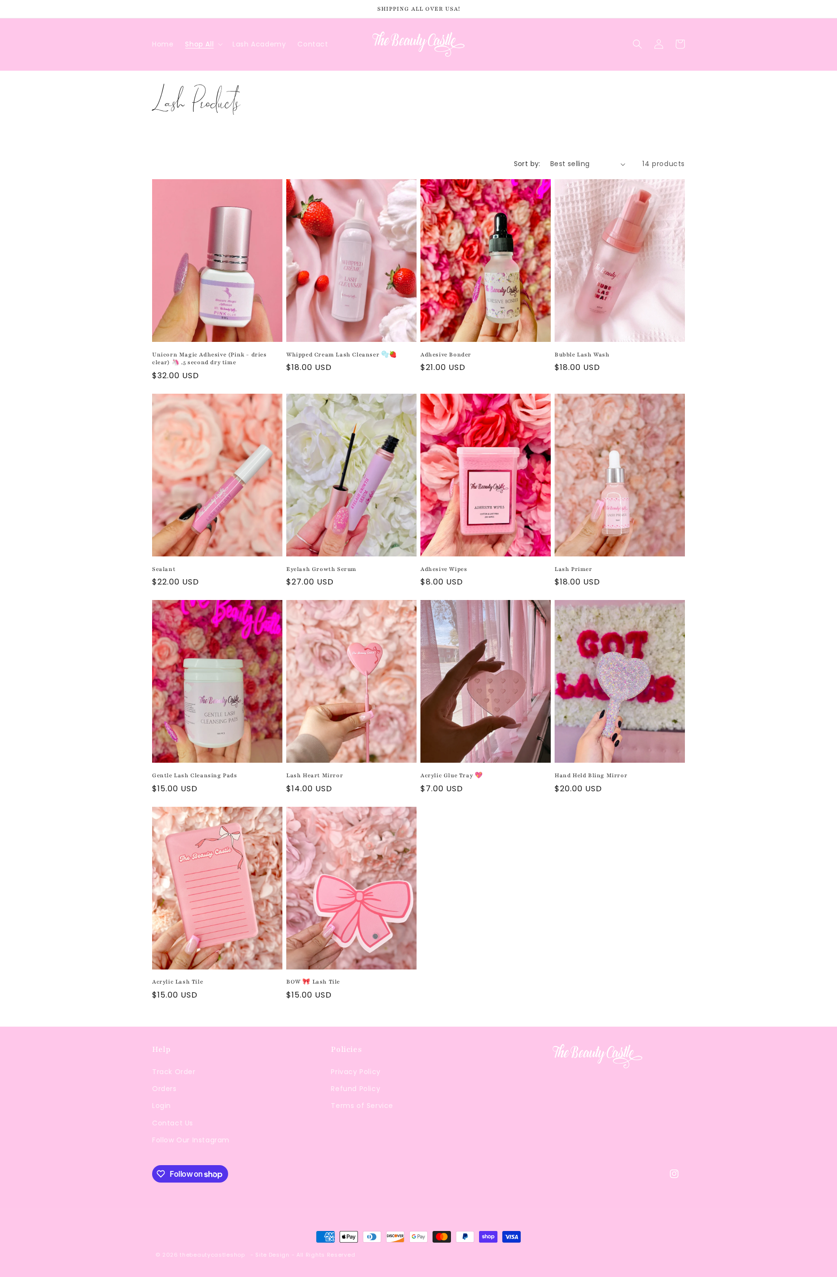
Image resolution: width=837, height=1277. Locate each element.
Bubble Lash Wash (582, 354)
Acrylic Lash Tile (177, 981)
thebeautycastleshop (212, 1255)
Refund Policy (355, 1088)
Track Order (174, 1072)
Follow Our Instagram (191, 1140)
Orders (164, 1088)
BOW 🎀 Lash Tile (313, 981)
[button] (203, 44)
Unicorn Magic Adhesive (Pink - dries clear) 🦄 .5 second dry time (209, 359)
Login (161, 1105)
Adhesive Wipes (443, 569)
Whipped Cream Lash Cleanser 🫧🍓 (341, 354)
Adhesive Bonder (445, 354)
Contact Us (172, 1123)
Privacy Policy (355, 1072)
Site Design (272, 1255)
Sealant (163, 569)
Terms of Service (362, 1105)
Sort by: (527, 164)
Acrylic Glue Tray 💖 (451, 775)
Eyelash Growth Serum (321, 569)
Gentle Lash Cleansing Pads (194, 775)
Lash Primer (573, 569)
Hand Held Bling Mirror (591, 775)
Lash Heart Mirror (314, 775)
